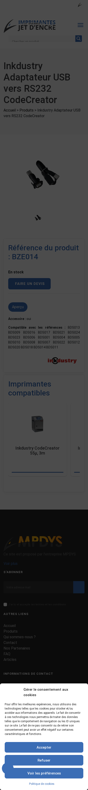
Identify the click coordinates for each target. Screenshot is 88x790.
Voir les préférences (44, 773)
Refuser (44, 760)
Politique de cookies (41, 784)
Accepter (44, 747)
